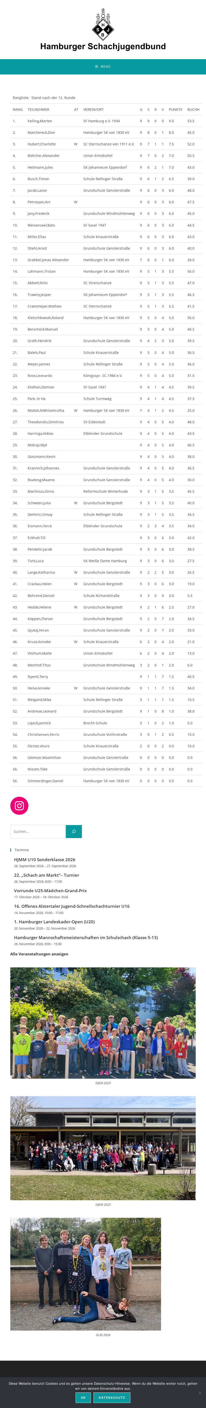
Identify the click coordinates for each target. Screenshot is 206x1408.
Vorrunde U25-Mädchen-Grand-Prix (50, 890)
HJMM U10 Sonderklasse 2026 (44, 859)
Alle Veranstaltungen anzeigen (39, 953)
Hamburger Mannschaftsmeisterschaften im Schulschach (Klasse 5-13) (86, 937)
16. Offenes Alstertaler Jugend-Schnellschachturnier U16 (72, 906)
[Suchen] (74, 831)
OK (83, 1397)
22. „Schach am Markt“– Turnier (46, 875)
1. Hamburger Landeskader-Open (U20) (54, 922)
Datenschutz (112, 1397)
